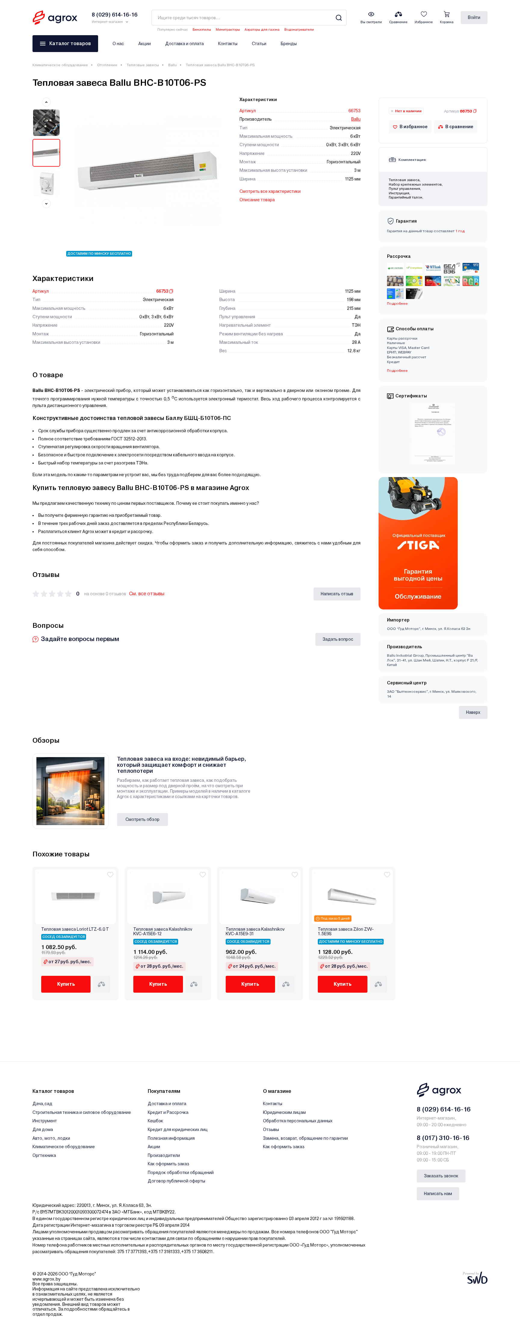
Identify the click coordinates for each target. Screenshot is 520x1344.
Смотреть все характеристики (270, 191)
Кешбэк (155, 1120)
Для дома (42, 1129)
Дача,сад (42, 1103)
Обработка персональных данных (298, 1120)
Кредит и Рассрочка (168, 1112)
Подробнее (397, 370)
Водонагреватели (299, 30)
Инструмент (44, 1120)
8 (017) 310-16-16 (443, 1138)
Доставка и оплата (184, 43)
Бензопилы (202, 30)
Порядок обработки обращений (181, 1172)
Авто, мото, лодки (51, 1138)
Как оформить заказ (168, 1163)
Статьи (259, 43)
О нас (118, 43)
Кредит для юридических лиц (178, 1129)
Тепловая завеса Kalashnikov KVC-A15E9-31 (255, 931)
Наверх (473, 712)
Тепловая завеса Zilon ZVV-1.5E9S (346, 931)
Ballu (172, 65)
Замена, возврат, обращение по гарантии (305, 1138)
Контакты (227, 43)
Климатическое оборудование (60, 65)
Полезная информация (171, 1138)
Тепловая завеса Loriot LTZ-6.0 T (75, 929)
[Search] (339, 18)
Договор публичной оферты (176, 1181)
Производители (164, 1155)
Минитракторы (228, 30)
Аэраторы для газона (262, 30)
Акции (144, 43)
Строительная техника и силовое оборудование (81, 1112)
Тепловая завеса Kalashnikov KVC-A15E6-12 (162, 931)
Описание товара (257, 199)
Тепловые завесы (143, 65)
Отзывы (271, 1129)
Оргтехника (44, 1155)
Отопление (107, 65)
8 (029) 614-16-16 (444, 1109)
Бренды (289, 43)
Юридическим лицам (284, 1112)
